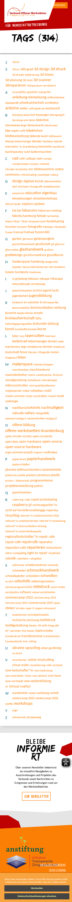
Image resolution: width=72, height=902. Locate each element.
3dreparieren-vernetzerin (41, 85)
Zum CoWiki (57, 870)
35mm (16, 69)
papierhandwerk (41, 459)
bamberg (17, 115)
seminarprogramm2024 (18, 587)
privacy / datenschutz (17, 480)
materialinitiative (16, 375)
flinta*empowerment (34, 221)
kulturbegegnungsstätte (18, 324)
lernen (48, 347)
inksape (44, 279)
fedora (9, 221)
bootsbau (48, 141)
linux (23, 352)
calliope (31, 158)
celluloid (44, 164)
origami (38, 452)
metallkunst (34, 380)
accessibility (19, 92)
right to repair (37, 553)
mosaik (52, 396)
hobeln (9, 272)
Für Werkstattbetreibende (26, 25)
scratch (9, 581)
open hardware (30, 442)
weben (32, 693)
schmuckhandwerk (43, 570)
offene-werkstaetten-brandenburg (34, 431)
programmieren (41, 480)
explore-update (33, 204)
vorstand (57, 665)
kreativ (38, 313)
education (33, 193)
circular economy (16, 169)
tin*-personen (13, 631)
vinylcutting (45, 660)
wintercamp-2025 (23, 698)
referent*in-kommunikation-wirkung (25, 526)
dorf (14, 186)
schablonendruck (36, 565)
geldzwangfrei (44, 239)
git (52, 244)
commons (12, 174)
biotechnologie (23, 141)
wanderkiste (20, 693)
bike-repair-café (15, 131)
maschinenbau (20, 370)
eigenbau (49, 193)
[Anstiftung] (25, 845)
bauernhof (29, 115)
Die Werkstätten (30, 15)
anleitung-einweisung (29, 97)
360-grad (26, 69)
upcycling (32, 648)
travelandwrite (13, 641)
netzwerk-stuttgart (15, 418)
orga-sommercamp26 (19, 452)
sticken (10, 608)
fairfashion (53, 216)
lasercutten (34, 336)
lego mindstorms (31, 347)
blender (37, 141)
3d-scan (28, 80)
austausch (52, 108)
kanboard (17, 302)
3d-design (42, 69)
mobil (47, 391)
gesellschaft (42, 244)
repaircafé (30, 542)
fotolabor (48, 227)
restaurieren (54, 548)
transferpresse (31, 636)
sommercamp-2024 (16, 603)
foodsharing (55, 221)
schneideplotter (15, 576)
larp (22, 336)
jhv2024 (37, 290)
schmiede (53, 565)
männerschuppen (43, 364)
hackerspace (21, 262)
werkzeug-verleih (48, 693)
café (22, 158)
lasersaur (50, 336)
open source (52, 442)
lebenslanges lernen (42, 341)
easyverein (18, 193)
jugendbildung (40, 296)
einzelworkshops (45, 198)
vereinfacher (19, 660)
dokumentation (52, 181)
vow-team (54, 676)
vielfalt (32, 660)
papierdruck (19, 459)
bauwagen (42, 115)
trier (25, 641)
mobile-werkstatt (15, 396)
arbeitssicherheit (31, 103)
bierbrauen (51, 125)
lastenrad (19, 341)
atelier (24, 108)
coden (59, 169)
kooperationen (25, 313)
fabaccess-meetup (50, 210)
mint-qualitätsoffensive (42, 385)
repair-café (13, 542)
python (38, 486)
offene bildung (23, 425)
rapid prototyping (44, 499)
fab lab (16, 210)
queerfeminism (21, 492)
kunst (9, 329)
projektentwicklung (19, 486)
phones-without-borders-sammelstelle (33, 470)
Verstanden (37, 888)
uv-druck (17, 653)
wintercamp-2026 (47, 698)
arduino (12, 108)
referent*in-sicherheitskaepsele (23, 531)
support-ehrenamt (45, 608)
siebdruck (41, 587)
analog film (44, 92)
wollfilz (9, 704)
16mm (16, 62)
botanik (58, 141)
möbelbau (36, 391)
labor (15, 336)
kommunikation (21, 308)
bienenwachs (35, 125)
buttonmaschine (41, 152)
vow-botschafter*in (19, 670)
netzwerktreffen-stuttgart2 (42, 418)
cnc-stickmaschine (41, 169)
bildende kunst (39, 136)
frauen (9, 232)
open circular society (18, 436)
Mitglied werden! (53, 865)
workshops (23, 704)
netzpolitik (42, 413)
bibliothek (42, 120)
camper (47, 158)
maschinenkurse (40, 369)
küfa (38, 318)
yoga (15, 710)
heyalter (17, 267)
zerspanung (34, 717)
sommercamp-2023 (45, 597)
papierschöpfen (21, 464)
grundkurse (55, 255)
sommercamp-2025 (40, 603)
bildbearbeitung (17, 136)
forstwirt (22, 227)
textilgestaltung (16, 625)
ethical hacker (13, 204)
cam (39, 158)
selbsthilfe (22, 581)
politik (21, 475)
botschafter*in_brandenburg (21, 146)
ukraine (18, 648)
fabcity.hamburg (24, 216)
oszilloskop (50, 452)
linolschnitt (12, 352)
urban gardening (51, 648)
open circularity (42, 436)
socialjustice (12, 592)
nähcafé (18, 413)
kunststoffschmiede (26, 329)
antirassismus (55, 97)
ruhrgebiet (36, 558)
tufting (32, 641)
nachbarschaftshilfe (26, 408)
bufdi (27, 152)
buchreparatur (14, 152)
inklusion (33, 279)
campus (34, 164)
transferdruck (13, 636)
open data (11, 442)
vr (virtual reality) (18, 686)
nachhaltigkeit (52, 408)
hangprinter (51, 262)
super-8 (30, 608)
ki (41, 302)
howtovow (35, 272)
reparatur (46, 542)
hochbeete (21, 272)
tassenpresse (19, 615)
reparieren (36, 548)
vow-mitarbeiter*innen (18, 676)
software (25, 592)
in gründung (19, 279)
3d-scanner (42, 80)
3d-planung (13, 80)
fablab (41, 216)
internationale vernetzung (28, 284)
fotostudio (60, 227)
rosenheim (23, 558)
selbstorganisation (43, 581)
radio (27, 499)
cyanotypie (43, 175)
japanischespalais (22, 290)
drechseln (23, 186)
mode (29, 396)
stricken (20, 608)
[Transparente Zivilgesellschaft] (32, 862)
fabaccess (29, 211)
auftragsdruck (37, 108)
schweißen (49, 576)
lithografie (44, 352)
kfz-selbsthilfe (31, 302)
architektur (52, 103)
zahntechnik (19, 717)
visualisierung (37, 665)
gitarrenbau (12, 250)
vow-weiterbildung (37, 681)
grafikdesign (14, 255)
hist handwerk (57, 267)
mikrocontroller (16, 385)
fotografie (35, 227)
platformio (11, 475)
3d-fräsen (47, 75)
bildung (9, 141)
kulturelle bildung (46, 324)
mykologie (11, 401)
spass (57, 603)
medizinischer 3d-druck (49, 375)
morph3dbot (40, 396)
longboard (11, 357)
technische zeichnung (25, 620)
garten (17, 239)
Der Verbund (15, 20)
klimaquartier (51, 302)
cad (15, 158)
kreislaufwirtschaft (20, 318)
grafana (48, 250)
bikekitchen (34, 131)
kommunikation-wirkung (48, 308)
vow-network (39, 676)
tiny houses (28, 631)
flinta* (17, 221)
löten (22, 358)
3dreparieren (15, 86)
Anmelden (59, 5)
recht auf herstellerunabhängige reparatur (31, 510)
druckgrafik (36, 186)
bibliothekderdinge (16, 125)
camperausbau (20, 164)
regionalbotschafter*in (21, 537)
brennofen (45, 146)
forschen (10, 227)
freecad (18, 232)
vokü (49, 665)
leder (61, 341)
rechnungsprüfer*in (45, 505)
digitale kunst (33, 181)
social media (58, 587)
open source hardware (23, 447)
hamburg (37, 262)
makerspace (22, 364)
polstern (31, 475)
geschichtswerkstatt (23, 244)
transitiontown (51, 636)
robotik (10, 558)
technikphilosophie (38, 615)
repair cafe (47, 537)
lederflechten (12, 347)
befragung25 (57, 115)
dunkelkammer (51, 186)
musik (60, 396)
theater (33, 625)
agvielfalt (32, 92)
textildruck (47, 620)
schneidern (33, 576)
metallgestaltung (15, 380)
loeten (55, 352)
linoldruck (59, 347)
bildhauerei (55, 136)
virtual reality (20, 665)
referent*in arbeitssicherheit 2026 (39, 515)
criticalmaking (28, 175)
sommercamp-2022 (19, 597)
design (17, 181)
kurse (41, 329)
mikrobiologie (49, 380)
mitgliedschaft (13, 391)
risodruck (54, 553)
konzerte (10, 313)
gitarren (59, 244)
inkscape (56, 279)
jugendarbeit (20, 296)
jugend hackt (51, 290)
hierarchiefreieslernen (35, 267)
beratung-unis (20, 120)
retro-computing (15, 553)
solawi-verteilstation (43, 592)
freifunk (29, 232)
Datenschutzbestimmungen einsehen (37, 896)
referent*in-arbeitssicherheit (21, 521)
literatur (32, 352)
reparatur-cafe (15, 548)
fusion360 (42, 232)
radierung (17, 499)
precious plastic (48, 475)
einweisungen (22, 198)
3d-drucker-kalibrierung (25, 75)
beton (32, 120)
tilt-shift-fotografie (48, 625)
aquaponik (12, 103)
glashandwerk (32, 249)
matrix (31, 375)
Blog (8, 16)
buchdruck (58, 146)
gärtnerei (28, 239)
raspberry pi (22, 505)
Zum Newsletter (36, 796)
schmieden (19, 570)
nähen (30, 413)
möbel (26, 391)
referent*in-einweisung (52, 521)
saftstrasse (18, 565)
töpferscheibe (44, 631)
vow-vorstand (14, 681)
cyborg (54, 175)
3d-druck (58, 69)
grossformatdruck (34, 255)
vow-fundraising (43, 670)
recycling (12, 516)
